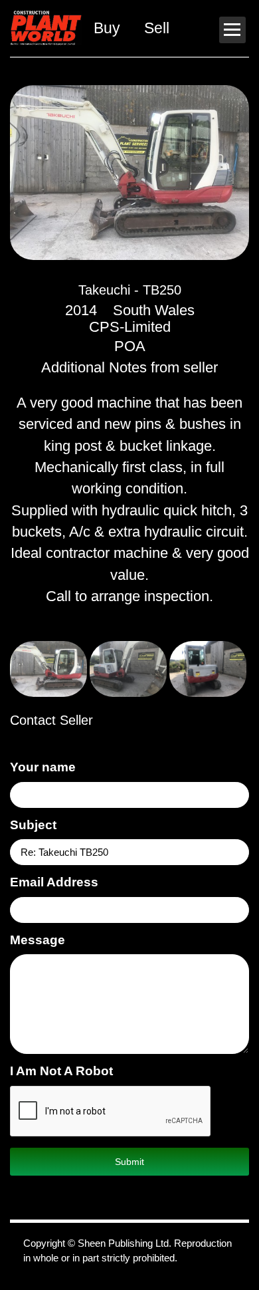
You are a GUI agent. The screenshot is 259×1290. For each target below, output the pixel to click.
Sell (156, 28)
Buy (107, 28)
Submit (129, 1161)
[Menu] (232, 30)
